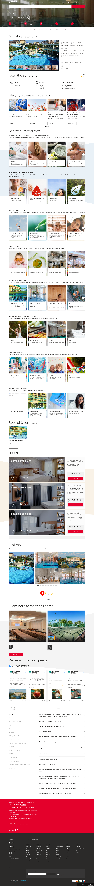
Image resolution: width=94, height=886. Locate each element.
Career (10, 860)
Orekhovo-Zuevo (59, 846)
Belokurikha (28, 856)
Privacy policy (73, 873)
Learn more (15, 654)
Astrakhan (28, 854)
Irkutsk (37, 852)
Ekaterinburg (39, 846)
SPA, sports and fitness (15, 736)
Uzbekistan (28, 863)
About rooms (12, 718)
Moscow (28, 844)
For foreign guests (14, 761)
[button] (45, 126)
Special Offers (34, 2)
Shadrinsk (78, 846)
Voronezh (28, 860)
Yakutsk (77, 850)
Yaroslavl (77, 852)
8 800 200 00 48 (12, 847)
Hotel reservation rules (63, 875)
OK (90, 884)
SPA (60, 549)
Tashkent (28, 866)
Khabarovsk (78, 844)
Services (11, 732)
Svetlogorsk (58, 856)
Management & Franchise (14, 858)
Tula (66, 854)
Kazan (37, 856)
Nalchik (47, 856)
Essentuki (38, 848)
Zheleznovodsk (39, 850)
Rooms (52, 29)
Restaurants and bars (17, 549)
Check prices (75, 478)
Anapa (27, 850)
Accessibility (12, 768)
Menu (83, 2)
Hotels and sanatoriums (24, 2)
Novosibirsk (58, 844)
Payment (11, 746)
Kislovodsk (48, 848)
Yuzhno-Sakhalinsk (80, 848)
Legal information (23, 880)
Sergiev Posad (59, 858)
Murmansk (48, 854)
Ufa (66, 860)
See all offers (34, 423)
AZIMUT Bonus (50, 2)
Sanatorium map (67, 66)
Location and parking (15, 721)
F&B (10, 728)
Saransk (57, 852)
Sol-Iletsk (58, 860)
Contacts (62, 2)
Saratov (57, 854)
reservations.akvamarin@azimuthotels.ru (20, 814)
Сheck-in (11, 725)
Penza (57, 848)
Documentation (13, 757)
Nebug (47, 858)
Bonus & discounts (14, 750)
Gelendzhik (38, 844)
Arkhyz (27, 852)
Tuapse (67, 852)
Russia (27, 842)
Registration (51, 873)
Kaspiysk (38, 860)
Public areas (34, 549)
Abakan (27, 848)
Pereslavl (58, 850)
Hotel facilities (32, 29)
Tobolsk (67, 850)
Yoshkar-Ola (38, 854)
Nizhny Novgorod (49, 860)
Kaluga (37, 858)
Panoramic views (43, 549)
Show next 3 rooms (47, 537)
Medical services (14, 739)
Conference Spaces (42, 2)
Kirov (47, 846)
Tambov (67, 848)
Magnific (14, 881)
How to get (66, 68)
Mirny (47, 852)
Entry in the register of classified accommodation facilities (18, 824)
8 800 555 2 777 (12, 851)
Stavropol (68, 846)
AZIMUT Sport (53, 549)
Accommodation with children (18, 743)
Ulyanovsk (68, 858)
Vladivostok (28, 858)
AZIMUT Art (57, 2)
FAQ (57, 29)
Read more (12, 687)
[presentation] (10, 105)
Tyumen (67, 856)
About (10, 29)
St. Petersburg (29, 846)
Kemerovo (48, 844)
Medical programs (20, 29)
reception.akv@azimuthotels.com (18, 810)
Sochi (67, 844)
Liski (47, 850)
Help (10, 867)
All (9, 549)
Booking (11, 714)
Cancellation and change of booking (19, 764)
